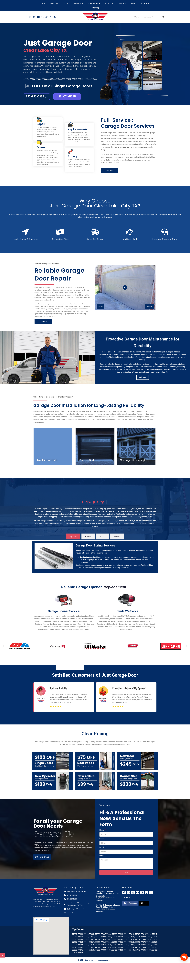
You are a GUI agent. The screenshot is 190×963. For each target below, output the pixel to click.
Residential (78, 3)
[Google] (42, 17)
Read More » (99, 900)
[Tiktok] (46, 17)
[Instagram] (30, 17)
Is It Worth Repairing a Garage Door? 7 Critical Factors (108, 906)
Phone (102, 839)
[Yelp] (54, 17)
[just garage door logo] (95, 17)
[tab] (73, 536)
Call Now (142, 377)
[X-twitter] (50, 17)
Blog (133, 3)
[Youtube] (38, 17)
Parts (65, 3)
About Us (109, 3)
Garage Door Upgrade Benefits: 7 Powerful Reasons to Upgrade (107, 894)
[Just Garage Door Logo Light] (45, 891)
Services (54, 3)
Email (101, 847)
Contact (122, 3)
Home (42, 3)
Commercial (94, 3)
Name (101, 830)
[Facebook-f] (26, 17)
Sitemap (96, 8)
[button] (3, 646)
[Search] (163, 17)
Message (102, 856)
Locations (144, 3)
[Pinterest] (34, 17)
